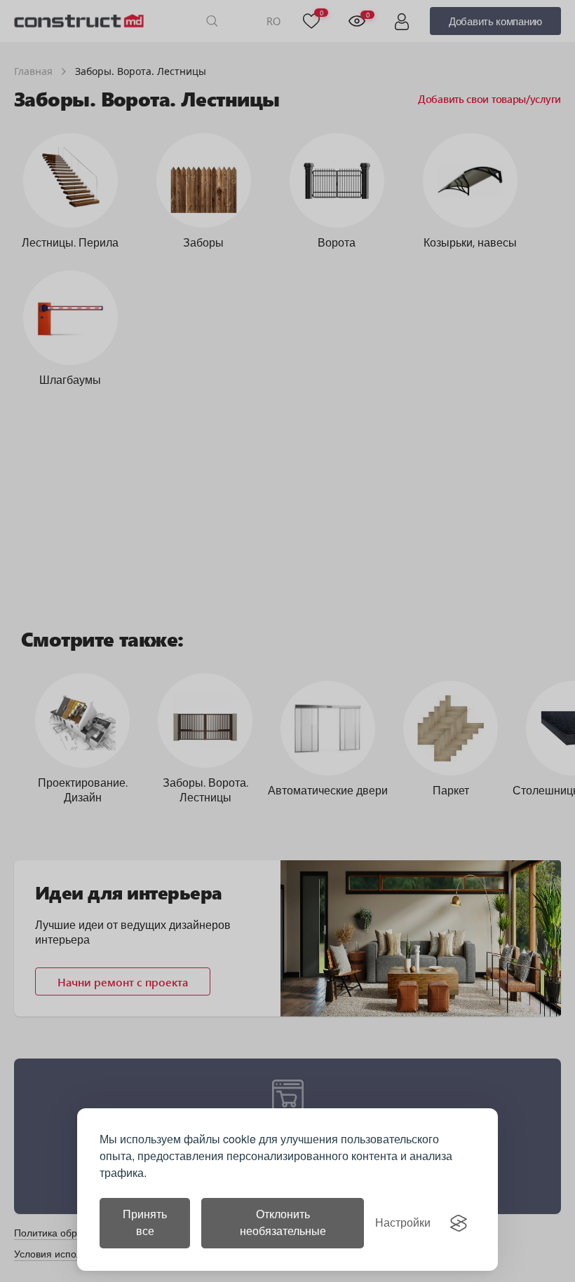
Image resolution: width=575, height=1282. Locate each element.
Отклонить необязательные (283, 1222)
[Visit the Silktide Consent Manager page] (458, 1223)
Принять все (145, 1222)
